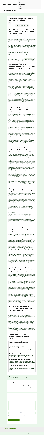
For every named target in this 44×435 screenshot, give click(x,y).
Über (19, 2)
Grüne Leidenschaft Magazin (10, 4)
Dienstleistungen (22, 4)
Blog (20, 6)
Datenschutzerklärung (12, 428)
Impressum (6, 428)
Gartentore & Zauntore (28, 58)
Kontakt (20, 8)
